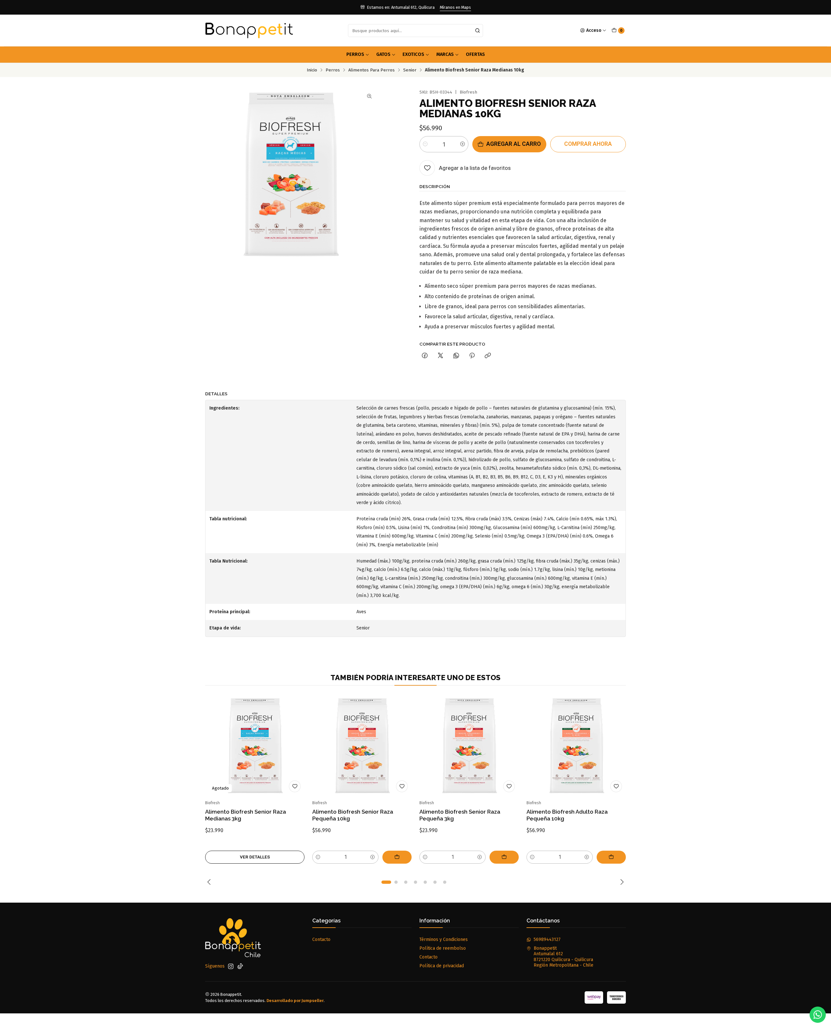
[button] (386, 882)
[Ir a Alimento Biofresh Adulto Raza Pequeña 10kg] (576, 746)
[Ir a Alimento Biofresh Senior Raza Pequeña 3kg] (469, 746)
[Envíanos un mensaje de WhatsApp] (818, 1015)
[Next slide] (621, 882)
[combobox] (415, 30)
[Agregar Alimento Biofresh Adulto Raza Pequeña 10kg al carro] (611, 857)
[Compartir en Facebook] (424, 356)
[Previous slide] (210, 882)
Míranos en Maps (455, 7)
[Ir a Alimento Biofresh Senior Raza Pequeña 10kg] (362, 746)
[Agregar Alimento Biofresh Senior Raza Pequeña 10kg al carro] (397, 857)
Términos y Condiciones (443, 939)
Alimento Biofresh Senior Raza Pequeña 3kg (459, 815)
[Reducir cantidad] (425, 144)
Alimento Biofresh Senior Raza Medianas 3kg (245, 815)
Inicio (312, 70)
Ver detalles (255, 856)
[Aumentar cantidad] (462, 144)
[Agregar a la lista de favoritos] (295, 786)
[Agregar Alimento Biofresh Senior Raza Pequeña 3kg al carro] (504, 857)
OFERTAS (475, 54)
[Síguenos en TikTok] (240, 966)
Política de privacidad (441, 966)
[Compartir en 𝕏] (440, 356)
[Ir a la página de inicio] (249, 30)
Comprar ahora (588, 144)
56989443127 (547, 939)
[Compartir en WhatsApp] (456, 356)
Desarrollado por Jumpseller (295, 1000)
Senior (409, 70)
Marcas (445, 54)
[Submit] (477, 30)
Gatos (383, 54)
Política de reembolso (442, 948)
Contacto (321, 939)
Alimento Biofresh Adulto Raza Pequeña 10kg (567, 815)
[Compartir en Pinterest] (472, 356)
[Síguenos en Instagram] (231, 966)
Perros (355, 54)
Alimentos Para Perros (371, 70)
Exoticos (413, 54)
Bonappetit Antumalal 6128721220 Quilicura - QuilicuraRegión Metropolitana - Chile (563, 957)
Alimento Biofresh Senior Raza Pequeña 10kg (352, 815)
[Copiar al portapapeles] (487, 356)
